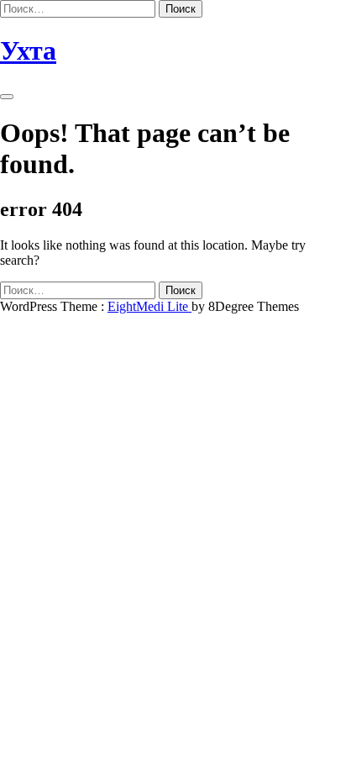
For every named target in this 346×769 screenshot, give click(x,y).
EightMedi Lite (149, 306)
